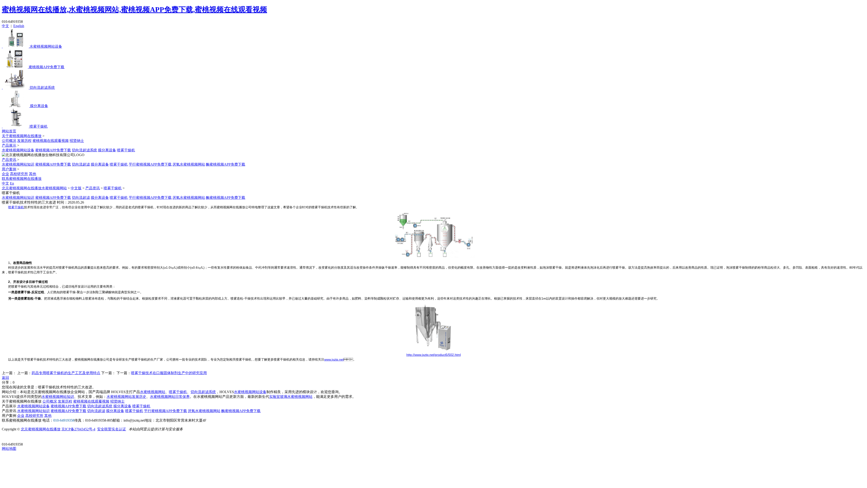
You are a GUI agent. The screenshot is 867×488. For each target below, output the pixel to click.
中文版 (76, 188)
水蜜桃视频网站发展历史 (126, 397)
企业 (5, 174)
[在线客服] (7, 437)
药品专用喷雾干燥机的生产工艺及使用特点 (66, 373)
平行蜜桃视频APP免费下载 (150, 164)
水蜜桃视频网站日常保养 (170, 397)
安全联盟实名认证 (111, 429)
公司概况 (9, 141)
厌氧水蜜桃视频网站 (188, 164)
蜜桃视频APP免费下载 (53, 150)
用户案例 (9, 169)
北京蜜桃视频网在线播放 (41, 429)
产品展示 (9, 145)
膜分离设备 (107, 150)
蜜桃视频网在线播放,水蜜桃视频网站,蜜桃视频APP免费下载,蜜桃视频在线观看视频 (134, 9)
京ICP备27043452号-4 (78, 429)
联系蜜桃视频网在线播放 (22, 179)
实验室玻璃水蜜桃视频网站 (290, 397)
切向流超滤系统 (84, 150)
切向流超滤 (81, 164)
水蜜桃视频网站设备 (18, 150)
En (12, 183)
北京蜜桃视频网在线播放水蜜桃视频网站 (34, 188)
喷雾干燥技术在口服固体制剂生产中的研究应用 (169, 373)
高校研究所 (19, 174)
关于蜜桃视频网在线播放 (22, 136)
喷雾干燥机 (126, 150)
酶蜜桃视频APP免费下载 (225, 164)
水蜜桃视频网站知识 (18, 164)
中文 (5, 26)
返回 (5, 378)
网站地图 (9, 448)
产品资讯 (9, 160)
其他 (32, 174)
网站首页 (9, 131)
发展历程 (24, 141)
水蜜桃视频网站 (152, 392)
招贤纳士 (77, 141)
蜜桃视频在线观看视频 (51, 141)
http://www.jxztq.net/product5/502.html (433, 355)
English (18, 26)
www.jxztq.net (334, 359)
